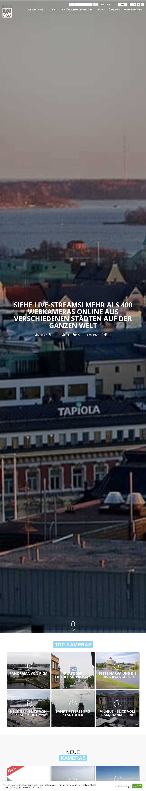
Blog (101, 9)
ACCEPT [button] (137, 786)
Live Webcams (35, 9)
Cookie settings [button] (123, 786)
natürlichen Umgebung (77, 9)
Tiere (52, 9)
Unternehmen (133, 9)
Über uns (114, 9)
